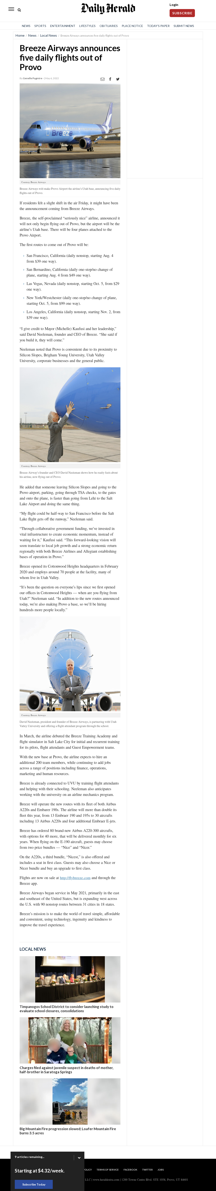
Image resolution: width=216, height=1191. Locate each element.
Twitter (147, 1169)
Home (19, 35)
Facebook (130, 1169)
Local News (48, 35)
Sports (40, 26)
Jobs (161, 1169)
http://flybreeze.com (75, 877)
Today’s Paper (158, 26)
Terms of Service (108, 1169)
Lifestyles (87, 26)
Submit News (184, 26)
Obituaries (109, 26)
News (26, 26)
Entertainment (62, 26)
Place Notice (132, 26)
